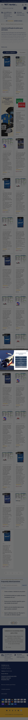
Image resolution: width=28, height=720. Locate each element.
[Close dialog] (27, 351)
